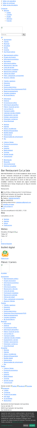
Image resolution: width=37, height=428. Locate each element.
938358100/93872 (14, 198)
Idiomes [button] (6, 10)
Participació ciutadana (11, 293)
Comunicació (8, 383)
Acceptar (32, 425)
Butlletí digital (8, 358)
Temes (3, 366)
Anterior (3, 244)
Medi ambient (8, 376)
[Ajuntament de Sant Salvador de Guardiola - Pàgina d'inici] (12, 30)
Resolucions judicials (10, 295)
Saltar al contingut (9, 3)
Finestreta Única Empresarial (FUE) (15, 313)
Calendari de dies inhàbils (12, 338)
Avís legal (7, 396)
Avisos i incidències (10, 354)
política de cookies (17, 422)
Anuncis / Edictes (9, 301)
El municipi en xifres (10, 327)
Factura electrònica (10, 311)
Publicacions (8, 225)
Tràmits (3, 303)
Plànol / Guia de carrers (11, 332)
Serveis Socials (8, 380)
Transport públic (9, 336)
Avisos (6, 223)
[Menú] (2, 37)
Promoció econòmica (11, 370)
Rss (5, 364)
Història (6, 325)
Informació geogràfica (11, 330)
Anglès (9, 17)
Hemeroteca (8, 360)
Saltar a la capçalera (9, 1)
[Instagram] (5, 388)
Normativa (7, 285)
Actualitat (4, 348)
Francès (9, 21)
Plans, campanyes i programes (14, 299)
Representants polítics (11, 279)
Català (9, 13)
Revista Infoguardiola (11, 356)
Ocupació (7, 309)
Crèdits (6, 390)
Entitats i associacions (11, 342)
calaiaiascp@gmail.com (23, 202)
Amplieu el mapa (8, 204)
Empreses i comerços (11, 344)
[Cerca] (23, 34)
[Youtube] (28, 386)
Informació (7, 323)
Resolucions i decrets (11, 289)
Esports (6, 372)
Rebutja (26, 425)
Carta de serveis (9, 291)
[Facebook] (21, 386)
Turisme (6, 378)
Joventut (6, 374)
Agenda (6, 221)
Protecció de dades (10, 394)
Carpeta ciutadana (10, 317)
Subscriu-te (4, 258)
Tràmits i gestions (9, 305)
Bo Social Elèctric (9, 319)
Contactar (4, 8)
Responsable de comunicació (13, 362)
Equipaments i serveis (11, 340)
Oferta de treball (9, 297)
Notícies (6, 219)
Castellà (9, 15)
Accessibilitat (8, 398)
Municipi (4, 321)
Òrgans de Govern (10, 281)
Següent (9, 244)
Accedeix (4, 273)
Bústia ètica (7, 401)
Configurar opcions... (7, 425)
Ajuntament (5, 277)
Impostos (7, 307)
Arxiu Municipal (9, 346)
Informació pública (10, 287)
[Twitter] (14, 386)
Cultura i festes (9, 368)
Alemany (9, 19)
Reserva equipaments (11, 315)
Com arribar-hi (8, 206)
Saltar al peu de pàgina (10, 5)
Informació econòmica (11, 283)
